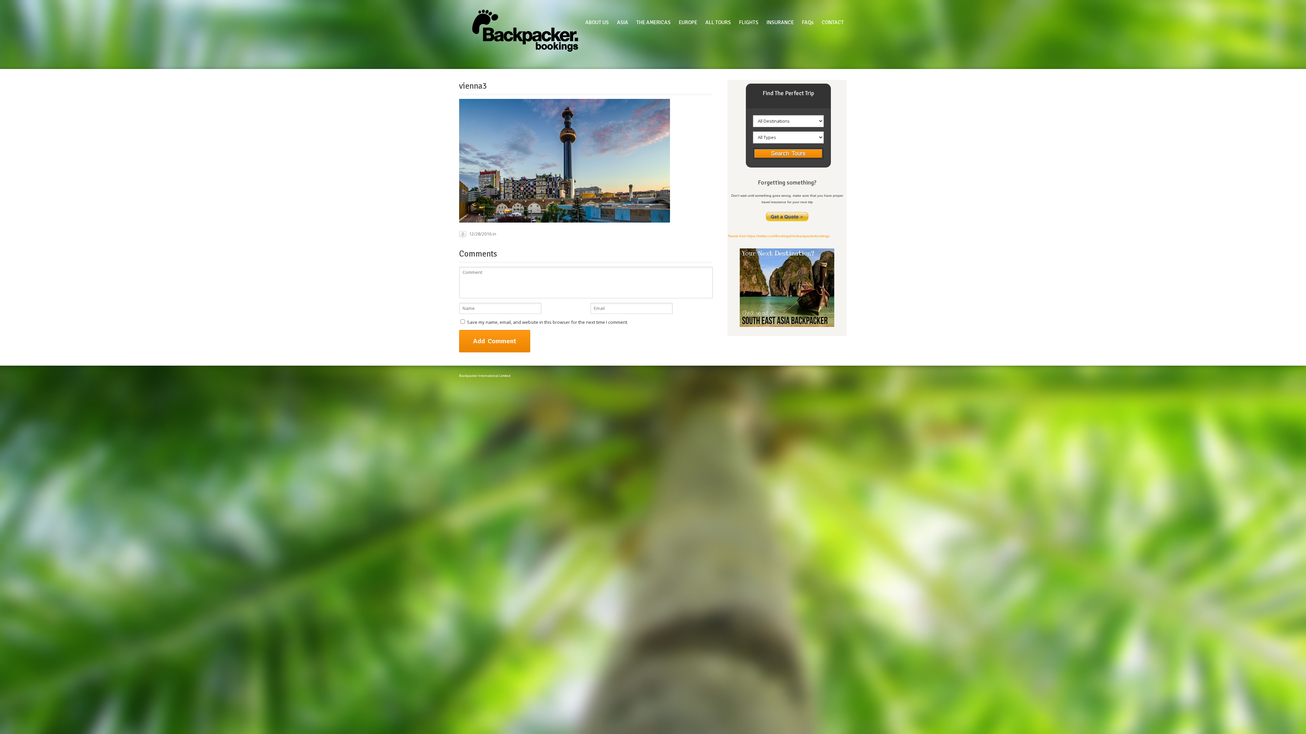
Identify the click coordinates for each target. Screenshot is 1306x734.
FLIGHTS (748, 22)
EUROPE (688, 22)
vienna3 (473, 86)
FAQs (808, 22)
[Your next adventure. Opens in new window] (787, 326)
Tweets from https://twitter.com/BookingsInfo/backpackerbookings (778, 236)
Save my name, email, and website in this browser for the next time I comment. (547, 322)
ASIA (622, 22)
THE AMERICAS (653, 22)
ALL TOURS (718, 22)
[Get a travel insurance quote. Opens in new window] (787, 221)
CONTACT (833, 22)
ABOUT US (597, 22)
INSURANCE (780, 22)
